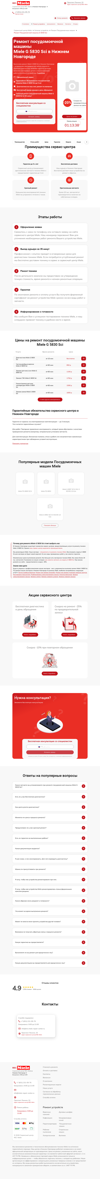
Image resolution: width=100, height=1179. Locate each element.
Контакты (68, 24)
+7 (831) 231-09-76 (22, 12)
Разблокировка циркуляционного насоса (45, 574)
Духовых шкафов (65, 1112)
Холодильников (49, 1135)
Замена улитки (36, 577)
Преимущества (20, 142)
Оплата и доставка (50, 1070)
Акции (79, 142)
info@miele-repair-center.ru (24, 1093)
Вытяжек (62, 1135)
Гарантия (57, 142)
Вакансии (60, 24)
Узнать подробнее (30, 634)
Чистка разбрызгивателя (26, 572)
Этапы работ (34, 142)
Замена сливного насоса (67, 577)
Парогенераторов (50, 1124)
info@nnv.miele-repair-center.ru (33, 1029)
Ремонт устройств (39, 24)
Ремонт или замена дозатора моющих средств (71, 572)
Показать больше (50, 525)
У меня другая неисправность (50, 399)
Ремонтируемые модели (52, 1085)
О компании (25, 24)
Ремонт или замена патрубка (45, 572)
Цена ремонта (51, 24)
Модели (68, 142)
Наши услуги (48, 1088)
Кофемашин (47, 1118)
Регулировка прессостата (21, 574)
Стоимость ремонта (50, 1067)
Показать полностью (20, 443)
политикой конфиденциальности (64, 756)
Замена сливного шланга (49, 577)
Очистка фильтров (65, 574)
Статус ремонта (62, 18)
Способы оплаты (49, 1097)
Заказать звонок (79, 18)
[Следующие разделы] (86, 142)
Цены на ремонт (72, 116)
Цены (46, 142)
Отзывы (75, 24)
